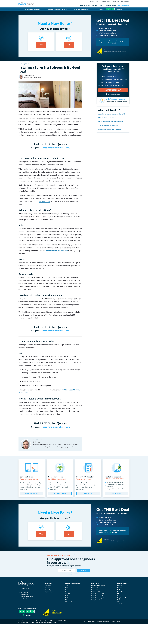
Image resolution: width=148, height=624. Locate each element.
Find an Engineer (49, 590)
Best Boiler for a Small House (98, 594)
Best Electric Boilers (96, 591)
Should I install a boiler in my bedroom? (110, 129)
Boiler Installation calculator (98, 585)
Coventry (119, 587)
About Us (92, 1)
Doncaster (120, 591)
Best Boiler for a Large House (98, 598)
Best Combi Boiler (95, 587)
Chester (119, 585)
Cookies (113, 621)
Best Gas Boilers (95, 590)
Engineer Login (115, 1)
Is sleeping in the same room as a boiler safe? (111, 114)
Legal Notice (106, 621)
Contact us (48, 585)
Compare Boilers (97, 5)
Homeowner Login (106, 1)
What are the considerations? (107, 118)
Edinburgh (120, 594)
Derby (119, 590)
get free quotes (44, 201)
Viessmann (68, 600)
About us (47, 587)
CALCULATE (88, 493)
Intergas (67, 591)
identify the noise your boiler (57, 251)
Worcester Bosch (70, 602)
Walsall (119, 602)
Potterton (68, 596)
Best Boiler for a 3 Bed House (98, 596)
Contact (98, 1)
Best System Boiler (96, 600)
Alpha (67, 585)
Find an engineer (84, 5)
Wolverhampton (121, 604)
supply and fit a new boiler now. (56, 148)
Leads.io (34, 620)
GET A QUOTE (116, 493)
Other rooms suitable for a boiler (108, 125)
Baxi (66, 587)
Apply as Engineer (125, 1)
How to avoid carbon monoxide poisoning (110, 121)
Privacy (118, 621)
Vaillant (67, 598)
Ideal (66, 590)
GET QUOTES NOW (60, 493)
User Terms (99, 621)
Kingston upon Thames (123, 598)
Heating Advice (111, 5)
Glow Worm (68, 594)
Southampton (121, 600)
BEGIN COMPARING (31, 493)
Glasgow (119, 596)
